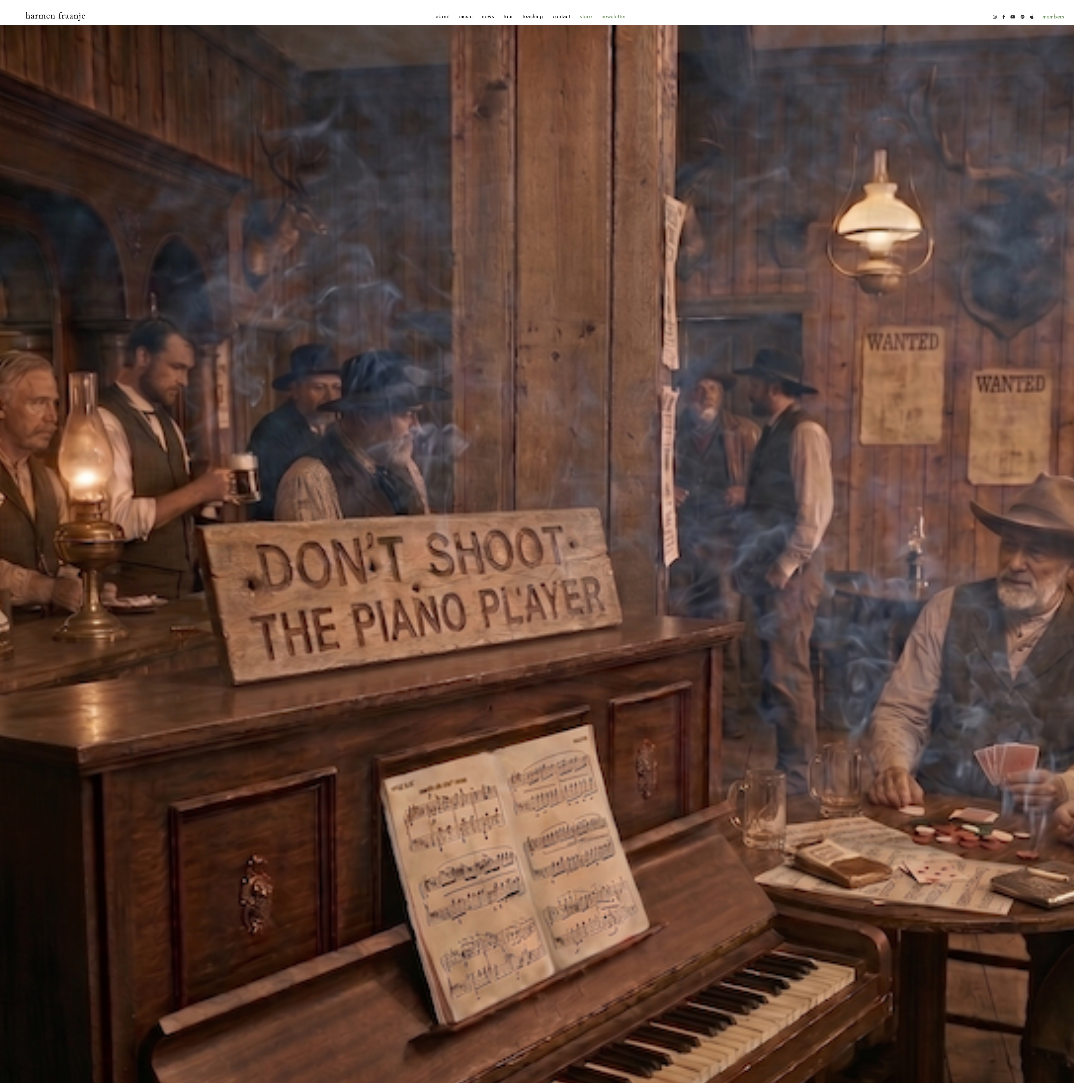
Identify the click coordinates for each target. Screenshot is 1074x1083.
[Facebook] (1003, 16)
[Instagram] (995, 16)
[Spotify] (1022, 16)
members (1053, 16)
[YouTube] (1013, 16)
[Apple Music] (1032, 16)
